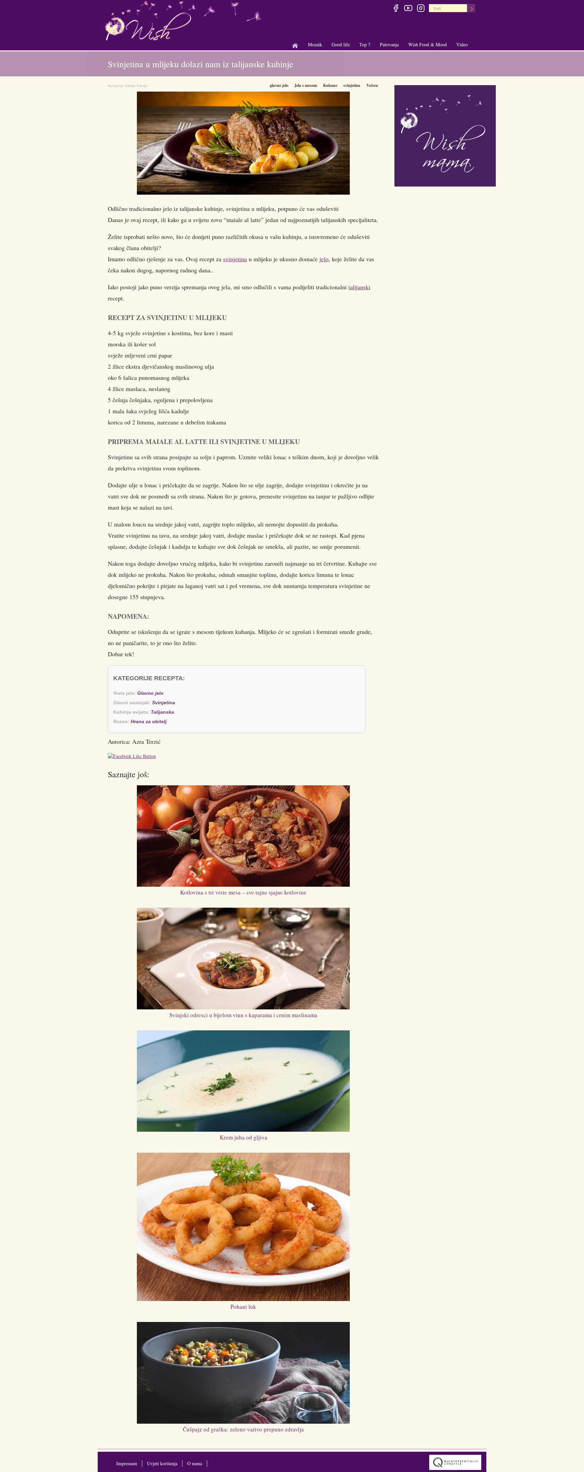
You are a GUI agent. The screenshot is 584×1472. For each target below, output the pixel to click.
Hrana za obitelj (149, 721)
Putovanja (389, 44)
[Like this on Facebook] (133, 757)
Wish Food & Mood (427, 44)
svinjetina (351, 85)
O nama (194, 1463)
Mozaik (315, 44)
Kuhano (330, 85)
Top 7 (364, 44)
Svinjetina (163, 702)
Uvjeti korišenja (162, 1463)
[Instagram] (420, 9)
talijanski (359, 287)
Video (462, 44)
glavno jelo (279, 85)
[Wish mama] (445, 135)
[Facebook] (395, 9)
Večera (372, 85)
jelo (323, 259)
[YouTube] (408, 9)
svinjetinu (235, 259)
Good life (341, 44)
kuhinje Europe (136, 85)
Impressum (126, 1463)
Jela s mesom (305, 85)
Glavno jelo (150, 693)
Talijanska (162, 712)
